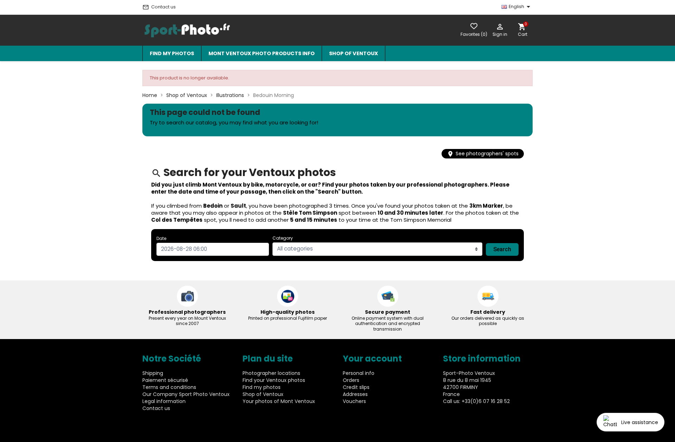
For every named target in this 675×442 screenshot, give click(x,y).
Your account (372, 358)
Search (502, 249)
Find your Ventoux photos (274, 380)
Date (161, 238)
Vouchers (354, 401)
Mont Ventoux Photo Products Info (261, 53)
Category (282, 238)
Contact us (159, 7)
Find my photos (172, 53)
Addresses (355, 394)
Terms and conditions (169, 387)
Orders (351, 380)
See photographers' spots (483, 153)
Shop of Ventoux (353, 53)
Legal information (164, 401)
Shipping (152, 373)
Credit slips (356, 387)
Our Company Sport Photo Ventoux (186, 394)
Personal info (358, 373)
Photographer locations (271, 373)
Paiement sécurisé (165, 380)
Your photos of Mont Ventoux (279, 401)
